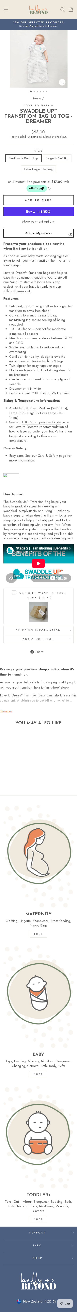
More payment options (38, 221)
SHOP (38, 934)
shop (38, 1219)
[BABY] (38, 996)
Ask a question (38, 639)
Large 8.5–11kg (57, 158)
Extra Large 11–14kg (38, 169)
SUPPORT (37, 1232)
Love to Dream (38, 105)
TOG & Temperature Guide (41, 422)
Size (38, 151)
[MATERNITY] (38, 856)
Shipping (32, 137)
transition (43, 260)
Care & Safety (48, 455)
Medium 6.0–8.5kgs (23, 158)
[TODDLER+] (38, 1137)
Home (37, 98)
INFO (37, 1245)
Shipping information (38, 630)
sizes (32, 408)
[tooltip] (70, 234)
